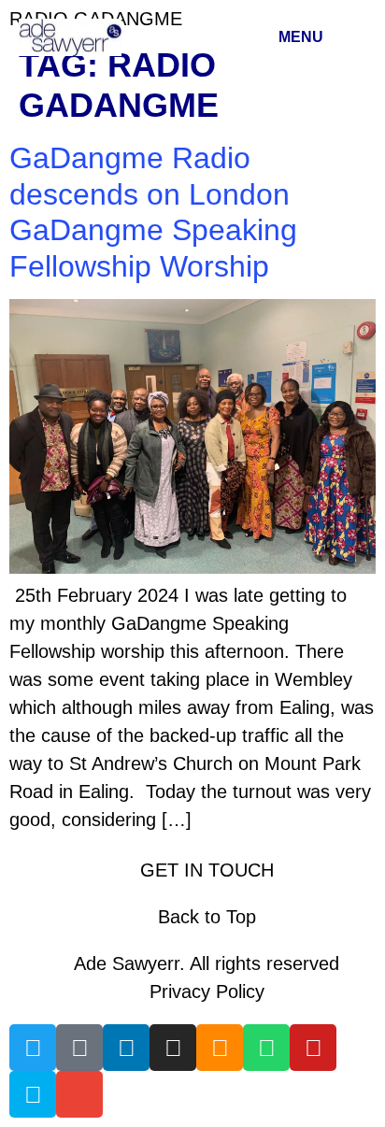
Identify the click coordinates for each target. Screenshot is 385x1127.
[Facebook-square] (79, 1047)
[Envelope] (79, 1094)
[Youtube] (313, 1047)
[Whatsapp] (266, 1047)
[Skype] (32, 1094)
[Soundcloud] (219, 1047)
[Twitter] (32, 1047)
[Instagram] (173, 1047)
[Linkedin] (126, 1047)
